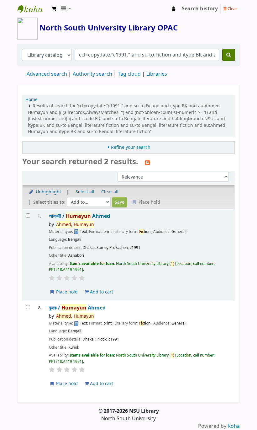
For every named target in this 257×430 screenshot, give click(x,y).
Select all (85, 192)
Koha (234, 426)
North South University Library (33, 9)
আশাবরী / (79, 216)
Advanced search (47, 74)
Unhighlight (47, 192)
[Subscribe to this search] (147, 162)
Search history (200, 9)
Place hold (66, 292)
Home (31, 99)
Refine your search (130, 147)
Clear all (109, 192)
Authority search (92, 74)
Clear (232, 9)
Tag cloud (129, 74)
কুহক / (77, 308)
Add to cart (101, 292)
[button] (54, 9)
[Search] (228, 55)
